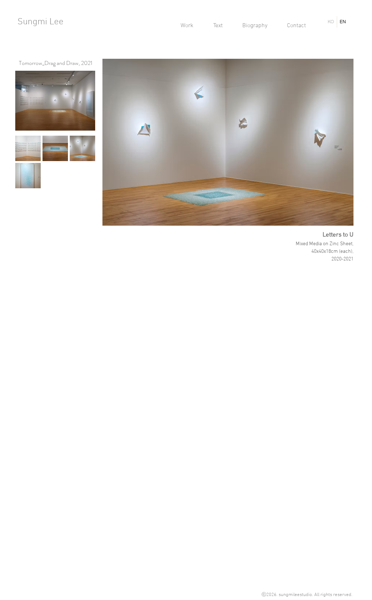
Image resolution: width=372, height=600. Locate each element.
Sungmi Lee (40, 22)
